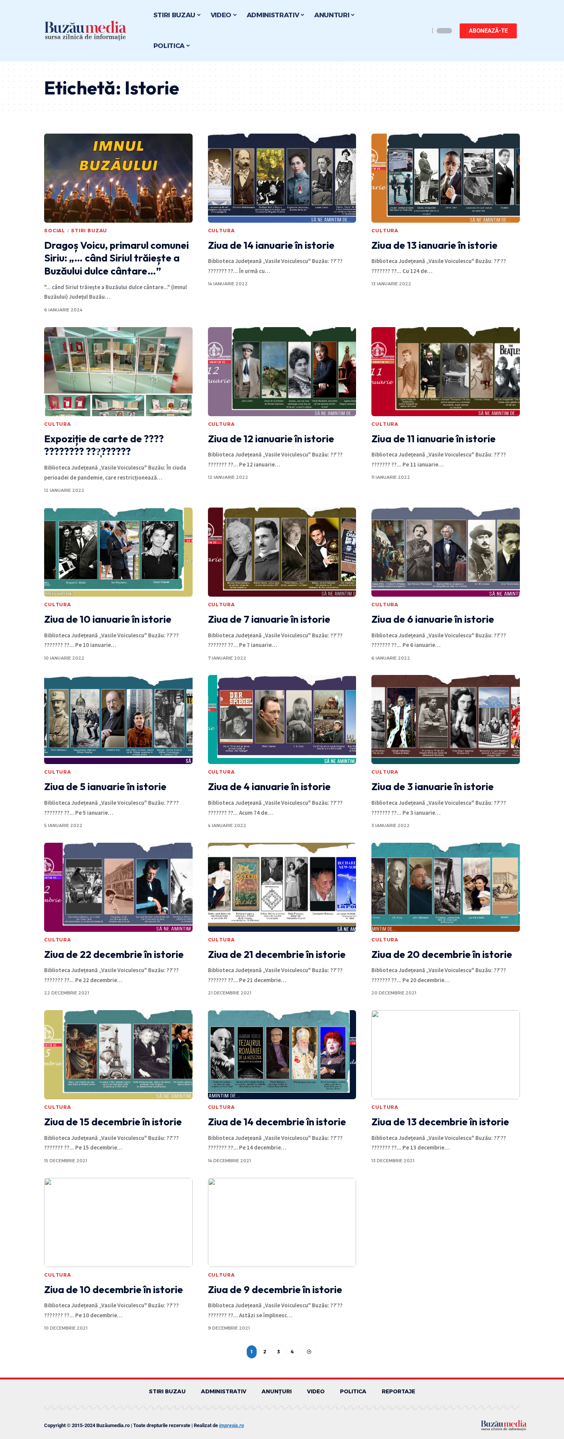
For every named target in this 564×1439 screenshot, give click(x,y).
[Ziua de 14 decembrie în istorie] (282, 1054)
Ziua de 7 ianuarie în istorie (269, 619)
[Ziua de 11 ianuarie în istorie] (445, 371)
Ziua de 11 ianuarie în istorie (433, 438)
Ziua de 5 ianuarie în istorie (105, 786)
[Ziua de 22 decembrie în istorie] (118, 887)
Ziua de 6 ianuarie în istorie (432, 619)
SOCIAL (54, 230)
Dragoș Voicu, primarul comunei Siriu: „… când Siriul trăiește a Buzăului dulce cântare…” (116, 258)
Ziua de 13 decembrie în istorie (440, 1121)
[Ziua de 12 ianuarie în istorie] (282, 371)
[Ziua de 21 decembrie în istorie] (282, 887)
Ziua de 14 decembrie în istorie (277, 1121)
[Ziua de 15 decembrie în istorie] (118, 1054)
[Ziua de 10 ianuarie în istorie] (118, 552)
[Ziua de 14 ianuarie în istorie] (282, 178)
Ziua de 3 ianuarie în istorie (432, 786)
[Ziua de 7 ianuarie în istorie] (282, 552)
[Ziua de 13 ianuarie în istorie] (445, 178)
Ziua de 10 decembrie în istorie (113, 1289)
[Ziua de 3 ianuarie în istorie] (445, 719)
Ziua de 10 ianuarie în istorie (108, 619)
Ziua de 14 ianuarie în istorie (271, 245)
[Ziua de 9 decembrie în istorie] (282, 1222)
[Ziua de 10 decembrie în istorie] (118, 1222)
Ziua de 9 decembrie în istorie (275, 1289)
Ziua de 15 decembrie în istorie (113, 1121)
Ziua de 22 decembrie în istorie (114, 954)
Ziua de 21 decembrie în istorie (277, 954)
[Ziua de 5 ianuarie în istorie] (118, 719)
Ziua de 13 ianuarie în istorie (434, 245)
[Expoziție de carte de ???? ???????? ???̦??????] (118, 371)
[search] (422, 30)
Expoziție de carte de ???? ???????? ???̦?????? (104, 445)
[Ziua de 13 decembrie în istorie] (445, 1054)
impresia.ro (231, 1425)
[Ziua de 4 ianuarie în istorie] (282, 719)
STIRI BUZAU (89, 230)
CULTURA (221, 230)
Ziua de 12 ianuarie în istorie (271, 438)
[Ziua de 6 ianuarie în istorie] (445, 552)
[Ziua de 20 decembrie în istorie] (445, 887)
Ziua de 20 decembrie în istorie (441, 954)
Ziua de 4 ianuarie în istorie (269, 786)
